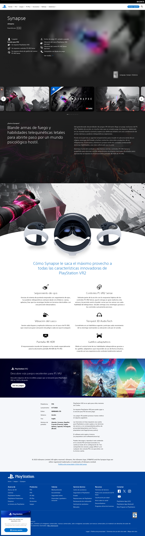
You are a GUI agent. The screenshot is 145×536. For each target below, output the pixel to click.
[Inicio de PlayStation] (4, 6)
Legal (87, 531)
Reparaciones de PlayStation (82, 498)
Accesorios (36, 7)
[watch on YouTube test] (89, 108)
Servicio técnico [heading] (79, 487)
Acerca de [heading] (11, 487)
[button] (72, 99)
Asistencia (52, 7)
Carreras (10, 493)
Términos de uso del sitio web (116, 531)
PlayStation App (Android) (125, 504)
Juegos (21, 7)
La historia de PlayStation (16, 504)
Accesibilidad (55, 493)
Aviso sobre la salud (101, 500)
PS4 (31, 493)
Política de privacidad (98, 531)
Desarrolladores (100, 503)
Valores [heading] (54, 487)
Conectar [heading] (120, 487)
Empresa (11, 501)
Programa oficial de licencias (104, 506)
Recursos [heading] (98, 487)
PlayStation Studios (14, 495)
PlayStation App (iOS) (124, 501)
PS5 (16, 7)
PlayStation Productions (15, 498)
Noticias (44, 7)
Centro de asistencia (79, 490)
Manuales (76, 507)
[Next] (141, 99)
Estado (75, 495)
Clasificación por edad (102, 497)
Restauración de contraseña (82, 501)
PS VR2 (32, 495)
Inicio (9, 481)
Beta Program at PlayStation (126, 507)
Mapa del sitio (132, 531)
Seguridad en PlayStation (81, 493)
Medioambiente (56, 490)
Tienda (10, 7)
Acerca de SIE (12, 490)
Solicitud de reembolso (80, 504)
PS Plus (28, 7)
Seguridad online (57, 495)
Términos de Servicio (102, 490)
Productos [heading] (33, 487)
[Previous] (3, 99)
